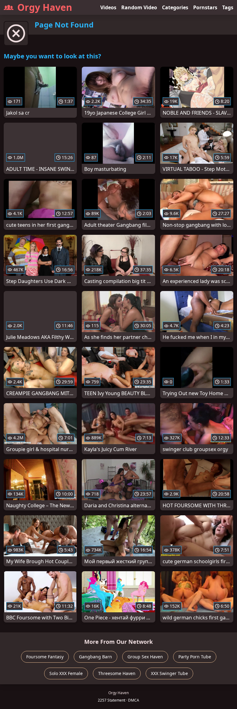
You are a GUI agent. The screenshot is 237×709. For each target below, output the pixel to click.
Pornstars (205, 7)
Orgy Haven (44, 7)
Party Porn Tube (194, 657)
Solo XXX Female (66, 673)
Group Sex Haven (145, 657)
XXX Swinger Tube (169, 673)
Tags (227, 7)
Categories (175, 7)
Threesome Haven (116, 673)
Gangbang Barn (95, 657)
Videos (108, 7)
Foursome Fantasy (45, 657)
